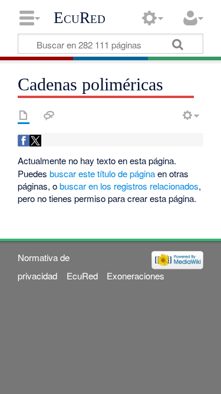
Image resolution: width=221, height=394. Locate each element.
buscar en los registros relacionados (129, 186)
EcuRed (79, 18)
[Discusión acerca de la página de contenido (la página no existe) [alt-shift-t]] (49, 115)
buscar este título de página (102, 173)
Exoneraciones (135, 275)
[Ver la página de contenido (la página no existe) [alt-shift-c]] (23, 115)
